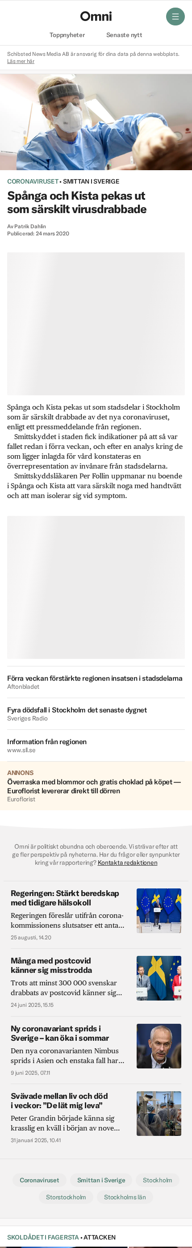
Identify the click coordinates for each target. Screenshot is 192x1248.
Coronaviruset (32, 181)
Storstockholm (66, 1197)
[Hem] (96, 16)
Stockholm (157, 1180)
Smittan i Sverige (91, 181)
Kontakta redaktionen (128, 863)
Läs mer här (20, 61)
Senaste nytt (124, 35)
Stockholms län (125, 1197)
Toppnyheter (67, 35)
